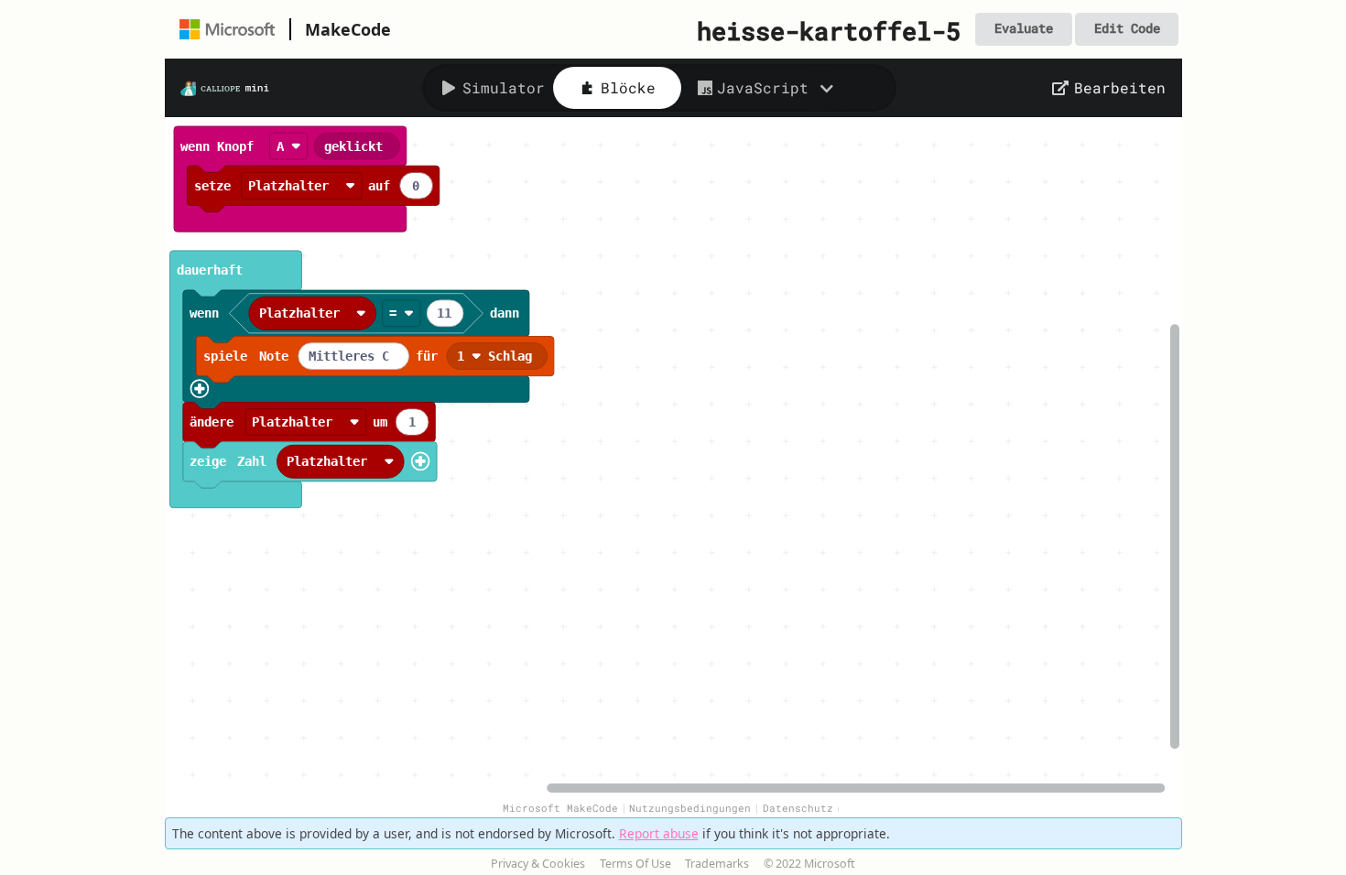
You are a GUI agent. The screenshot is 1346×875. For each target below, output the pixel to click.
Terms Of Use (635, 863)
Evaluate (1023, 28)
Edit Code (1127, 28)
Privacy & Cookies (538, 863)
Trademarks (717, 863)
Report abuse (659, 833)
